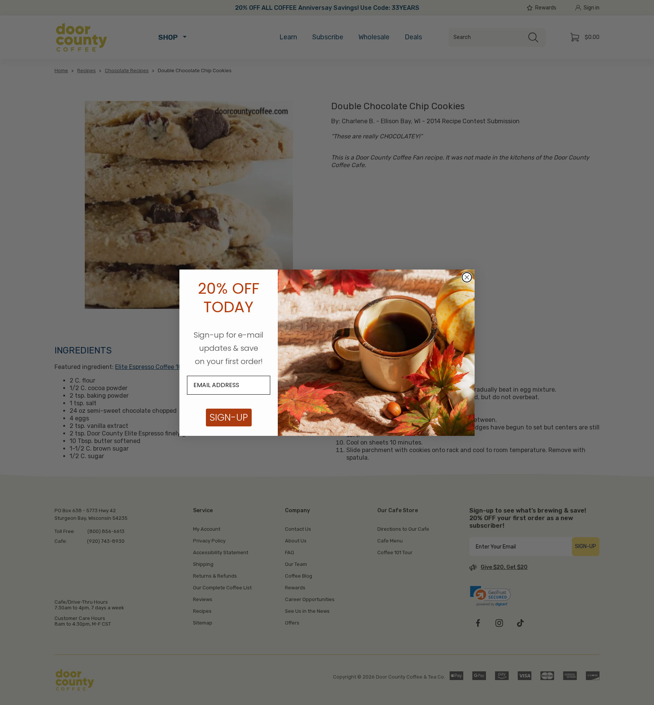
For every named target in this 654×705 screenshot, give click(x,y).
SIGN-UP (229, 417)
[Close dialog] (467, 277)
